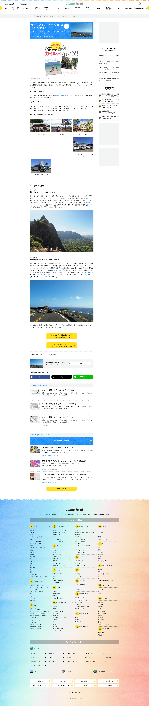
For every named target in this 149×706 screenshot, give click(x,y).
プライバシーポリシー (63, 685)
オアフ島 (36, 648)
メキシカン (33, 563)
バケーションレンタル (59, 532)
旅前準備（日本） (84, 594)
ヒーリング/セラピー (58, 563)
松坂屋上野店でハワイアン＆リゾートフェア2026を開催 (110, 112)
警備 (99, 622)
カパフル (87, 657)
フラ (80, 570)
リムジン (77, 548)
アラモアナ (51, 653)
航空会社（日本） (80, 608)
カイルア (105, 653)
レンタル (58, 587)
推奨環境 (85, 685)
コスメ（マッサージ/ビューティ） (62, 558)
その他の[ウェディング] (81, 552)
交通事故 (100, 552)
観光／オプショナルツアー (37, 609)
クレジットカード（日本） (82, 600)
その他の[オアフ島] (35, 665)
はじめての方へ (63, 681)
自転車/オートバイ (58, 593)
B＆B (54, 537)
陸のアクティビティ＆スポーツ (38, 613)
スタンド (100, 532)
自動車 (104, 526)
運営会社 (40, 681)
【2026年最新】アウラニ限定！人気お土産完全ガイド (110, 117)
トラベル (100, 589)
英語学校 (55, 606)
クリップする (79, 363)
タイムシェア (56, 534)
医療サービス (79, 622)
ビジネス (104, 598)
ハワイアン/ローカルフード (37, 548)
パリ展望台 (86, 202)
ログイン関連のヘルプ (109, 681)
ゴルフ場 (77, 563)
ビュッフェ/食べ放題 (35, 541)
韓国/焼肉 (32, 556)
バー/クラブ (33, 567)
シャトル (77, 587)
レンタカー (56, 591)
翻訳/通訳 (101, 602)
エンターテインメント (36, 620)
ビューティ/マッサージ (62, 546)
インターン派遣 (57, 630)
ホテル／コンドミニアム (59, 530)
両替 (54, 578)
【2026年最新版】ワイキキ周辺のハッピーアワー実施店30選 (110, 95)
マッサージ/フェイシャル (59, 617)
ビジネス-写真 (102, 613)
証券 (99, 576)
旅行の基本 (54, 354)
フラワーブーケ (79, 537)
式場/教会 (78, 543)
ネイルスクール (57, 619)
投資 (99, 578)
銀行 (54, 576)
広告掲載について (86, 681)
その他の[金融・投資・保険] (105, 580)
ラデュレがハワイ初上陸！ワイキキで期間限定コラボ (109, 62)
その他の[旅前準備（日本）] (83, 606)
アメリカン (33, 534)
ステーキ (32, 530)
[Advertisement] (109, 157)
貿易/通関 (101, 619)
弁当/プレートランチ (35, 543)
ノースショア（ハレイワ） (92, 653)
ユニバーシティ (107, 657)
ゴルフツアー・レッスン (82, 565)
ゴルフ (81, 557)
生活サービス (105, 585)
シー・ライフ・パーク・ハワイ (46, 274)
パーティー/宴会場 (80, 541)
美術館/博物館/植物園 (36, 626)
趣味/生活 (32, 600)
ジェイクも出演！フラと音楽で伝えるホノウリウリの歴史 (109, 68)
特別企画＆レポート (49, 36)
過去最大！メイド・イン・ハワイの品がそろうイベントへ (109, 56)
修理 (99, 537)
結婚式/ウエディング (85, 526)
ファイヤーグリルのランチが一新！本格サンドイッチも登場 (109, 79)
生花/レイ (32, 598)
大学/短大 (55, 613)
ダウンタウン (52, 661)
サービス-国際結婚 (58, 580)
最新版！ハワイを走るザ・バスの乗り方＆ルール (110, 106)
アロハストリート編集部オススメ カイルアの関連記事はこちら (61, 336)
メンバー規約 (108, 685)
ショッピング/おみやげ (40, 581)
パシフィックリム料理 (36, 537)
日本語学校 (56, 624)
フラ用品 (77, 574)
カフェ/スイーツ (34, 552)
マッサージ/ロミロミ (58, 550)
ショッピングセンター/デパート (38, 585)
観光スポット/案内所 (35, 628)
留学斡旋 (55, 626)
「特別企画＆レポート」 (61, 441)
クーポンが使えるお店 (8, 4)
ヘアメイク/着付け (80, 539)
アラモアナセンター (62, 95)
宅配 (31, 572)
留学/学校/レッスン (61, 602)
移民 (99, 550)
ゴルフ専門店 (79, 561)
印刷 (99, 608)
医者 (76, 617)
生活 (99, 593)
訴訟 (99, 547)
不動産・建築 (105, 628)
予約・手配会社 (57, 539)
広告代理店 (101, 606)
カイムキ (51, 657)
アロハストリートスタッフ (40, 685)
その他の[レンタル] (58, 598)
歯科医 (77, 619)
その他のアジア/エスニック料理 (38, 576)
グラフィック (101, 611)
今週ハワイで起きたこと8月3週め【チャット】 (109, 73)
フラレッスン (79, 576)
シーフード (33, 532)
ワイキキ (33, 653)
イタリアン (33, 545)
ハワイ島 (68, 671)
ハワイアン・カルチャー (59, 611)
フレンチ (32, 565)
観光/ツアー (37, 605)
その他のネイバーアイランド (105, 671)
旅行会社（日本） (80, 597)
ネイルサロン (56, 552)
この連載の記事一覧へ (62, 488)
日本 (35, 671)
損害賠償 (100, 554)
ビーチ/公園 (33, 622)
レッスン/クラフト (35, 617)
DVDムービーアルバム (58, 574)
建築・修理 (101, 633)
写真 (76, 530)
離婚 (99, 556)
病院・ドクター (83, 613)
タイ (31, 561)
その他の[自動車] (102, 539)
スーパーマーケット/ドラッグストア (39, 587)
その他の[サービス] (58, 582)
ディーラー (101, 530)
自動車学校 (56, 615)
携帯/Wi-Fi (55, 595)
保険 (99, 571)
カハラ (32, 657)
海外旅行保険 (79, 602)
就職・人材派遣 (83, 626)
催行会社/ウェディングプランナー (84, 532)
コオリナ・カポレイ (72, 661)
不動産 (100, 635)
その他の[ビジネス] (103, 624)
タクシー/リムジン (80, 584)
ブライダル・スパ (80, 550)
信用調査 (100, 617)
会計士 (100, 569)
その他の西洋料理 (34, 574)
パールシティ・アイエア (91, 661)
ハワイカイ (106, 661)
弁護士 (104, 543)
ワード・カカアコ (71, 653)
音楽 (54, 622)
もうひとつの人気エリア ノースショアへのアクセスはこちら (62, 345)
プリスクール (56, 608)
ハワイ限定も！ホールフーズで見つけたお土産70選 (110, 100)
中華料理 (32, 554)
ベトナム (32, 559)
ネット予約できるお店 (21, 4)
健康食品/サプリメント (59, 565)
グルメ (35, 526)
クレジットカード (103, 574)
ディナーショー (34, 569)
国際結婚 (77, 534)
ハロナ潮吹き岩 (85, 272)
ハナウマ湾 (57, 270)
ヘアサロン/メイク (58, 554)
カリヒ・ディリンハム (36, 661)
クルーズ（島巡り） (58, 541)
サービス (58, 570)
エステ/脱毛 (56, 556)
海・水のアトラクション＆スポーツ (39, 611)
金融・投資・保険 (107, 565)
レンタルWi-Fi (79, 604)
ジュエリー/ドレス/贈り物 (82, 545)
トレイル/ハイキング (35, 624)
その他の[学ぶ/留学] (58, 628)
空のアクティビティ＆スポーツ (38, 615)
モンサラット (70, 657)
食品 (31, 593)
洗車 (99, 534)
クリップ (66, 27)
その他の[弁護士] (102, 561)
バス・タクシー (83, 581)
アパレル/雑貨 (33, 589)
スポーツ (32, 596)
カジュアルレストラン (36, 550)
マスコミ (100, 604)
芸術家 (100, 615)
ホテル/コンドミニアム (62, 526)
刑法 (99, 558)
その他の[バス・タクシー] (82, 589)
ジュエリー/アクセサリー (36, 591)
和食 (31, 539)
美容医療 (55, 561)
